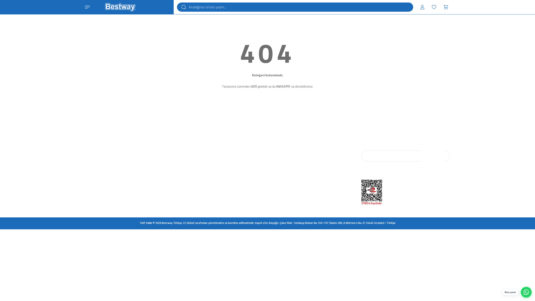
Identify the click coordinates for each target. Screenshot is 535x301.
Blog (180, 146)
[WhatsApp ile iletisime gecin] (526, 292)
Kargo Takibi (230, 153)
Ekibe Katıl (183, 153)
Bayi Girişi (321, 139)
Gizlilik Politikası (278, 159)
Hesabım (228, 139)
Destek (227, 146)
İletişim (181, 159)
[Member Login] (422, 7)
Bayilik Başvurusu (325, 146)
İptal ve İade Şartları (280, 146)
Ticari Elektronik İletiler (282, 166)
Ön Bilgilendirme (279, 139)
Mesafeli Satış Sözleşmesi (285, 153)
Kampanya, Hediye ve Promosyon (289, 173)
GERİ (254, 86)
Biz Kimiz (182, 139)
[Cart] (445, 7)
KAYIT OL (432, 155)
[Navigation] (87, 7)
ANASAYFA (283, 86)
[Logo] (120, 6)
